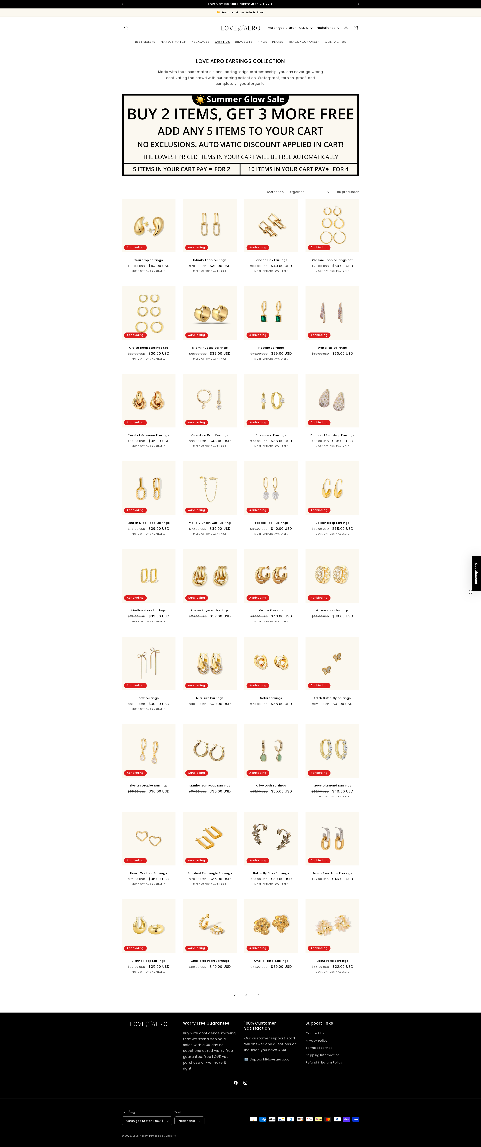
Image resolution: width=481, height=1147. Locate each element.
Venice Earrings (271, 610)
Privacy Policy (316, 1040)
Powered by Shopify (162, 1135)
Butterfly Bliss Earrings (271, 873)
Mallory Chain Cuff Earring (210, 523)
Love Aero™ (140, 1135)
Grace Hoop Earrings (332, 610)
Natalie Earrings (271, 347)
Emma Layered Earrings (210, 610)
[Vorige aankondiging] (122, 4)
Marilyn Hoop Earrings (148, 610)
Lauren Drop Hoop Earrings (149, 523)
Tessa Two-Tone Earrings (332, 873)
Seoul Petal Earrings (332, 961)
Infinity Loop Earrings (210, 260)
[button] (126, 28)
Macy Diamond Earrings (332, 785)
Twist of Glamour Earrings (148, 435)
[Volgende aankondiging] (358, 4)
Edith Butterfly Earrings (332, 698)
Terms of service (319, 1048)
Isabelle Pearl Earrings (271, 523)
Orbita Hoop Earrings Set (148, 347)
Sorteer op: (275, 192)
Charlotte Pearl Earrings (210, 961)
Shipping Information (323, 1055)
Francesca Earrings (271, 435)
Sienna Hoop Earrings (149, 961)
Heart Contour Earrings (148, 873)
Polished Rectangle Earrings (210, 873)
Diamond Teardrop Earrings (332, 435)
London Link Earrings (271, 260)
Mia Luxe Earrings (210, 698)
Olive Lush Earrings (271, 785)
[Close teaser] (470, 592)
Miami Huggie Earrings (210, 347)
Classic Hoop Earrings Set (332, 260)
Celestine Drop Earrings (209, 435)
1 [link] (223, 995)
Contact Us (315, 1033)
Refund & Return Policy (324, 1062)
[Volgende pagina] (258, 995)
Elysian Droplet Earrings (149, 785)
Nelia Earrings (271, 698)
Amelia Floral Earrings (271, 961)
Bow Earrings (148, 698)
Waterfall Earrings (332, 347)
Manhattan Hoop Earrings (209, 785)
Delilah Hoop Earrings (332, 523)
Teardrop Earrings (148, 260)
